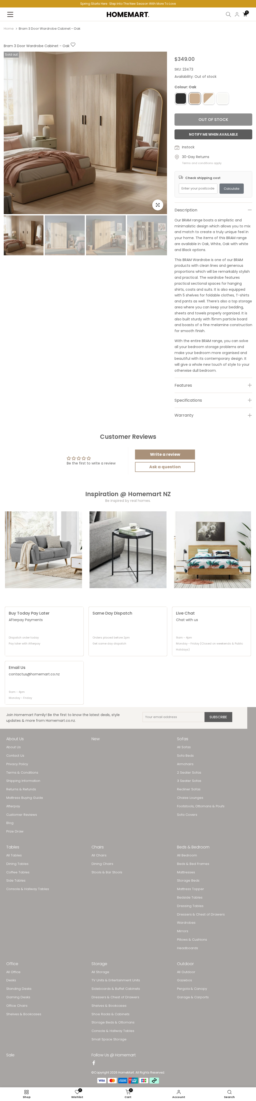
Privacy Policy (17, 764)
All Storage (100, 972)
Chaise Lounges (190, 798)
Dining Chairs (102, 864)
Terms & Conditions (22, 772)
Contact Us (15, 755)
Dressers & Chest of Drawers (201, 914)
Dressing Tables (190, 906)
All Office (13, 972)
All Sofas (184, 747)
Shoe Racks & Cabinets (111, 1014)
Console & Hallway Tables (27, 889)
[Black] (180, 98)
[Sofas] (43, 549)
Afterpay (13, 806)
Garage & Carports (193, 997)
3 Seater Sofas (189, 781)
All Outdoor (186, 972)
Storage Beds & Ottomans (113, 1022)
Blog (10, 823)
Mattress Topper (190, 889)
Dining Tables (17, 864)
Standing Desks (19, 989)
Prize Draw (15, 831)
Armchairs (185, 764)
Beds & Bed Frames (193, 864)
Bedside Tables (189, 897)
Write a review (165, 454)
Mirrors (182, 931)
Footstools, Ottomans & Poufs (200, 806)
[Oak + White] (208, 98)
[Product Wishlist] (73, 45)
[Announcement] (128, 3)
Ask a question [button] (165, 467)
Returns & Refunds (21, 789)
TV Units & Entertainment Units (116, 980)
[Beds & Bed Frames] (212, 549)
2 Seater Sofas (189, 772)
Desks (11, 980)
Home (9, 28)
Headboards (187, 948)
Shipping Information (23, 781)
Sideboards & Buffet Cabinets (116, 989)
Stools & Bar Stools (107, 872)
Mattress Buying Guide (24, 798)
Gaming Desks (18, 997)
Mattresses (186, 872)
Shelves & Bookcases (23, 1014)
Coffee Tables (18, 872)
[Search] (228, 14)
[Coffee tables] (128, 549)
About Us (13, 747)
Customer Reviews (21, 815)
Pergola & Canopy (192, 989)
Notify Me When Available (213, 134)
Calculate (232, 188)
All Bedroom (187, 855)
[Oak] (194, 98)
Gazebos (184, 980)
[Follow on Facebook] (94, 1063)
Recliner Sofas (188, 789)
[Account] (237, 14)
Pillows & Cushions (192, 939)
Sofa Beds (185, 755)
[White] (222, 98)
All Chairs (99, 855)
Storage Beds (188, 880)
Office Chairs (17, 1006)
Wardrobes (186, 922)
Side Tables (16, 880)
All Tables (14, 855)
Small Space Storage (109, 1039)
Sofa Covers (187, 815)
